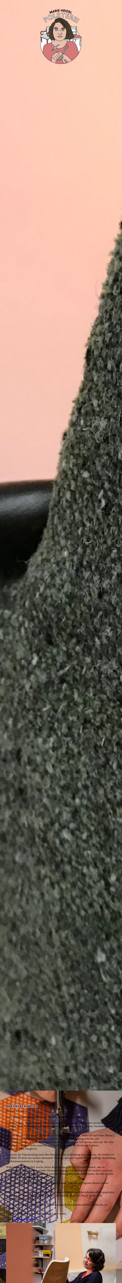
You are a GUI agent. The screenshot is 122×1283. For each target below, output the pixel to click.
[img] (61, 545)
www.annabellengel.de (23, 1219)
